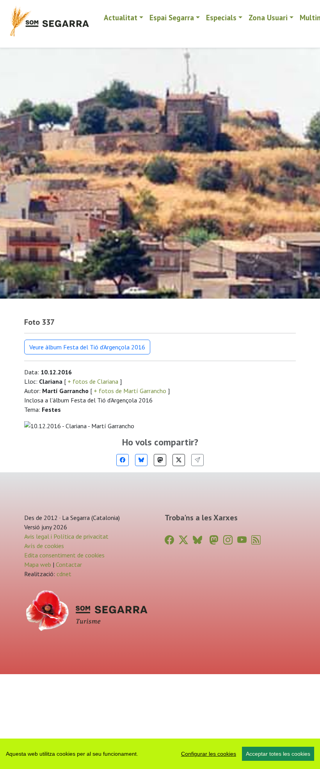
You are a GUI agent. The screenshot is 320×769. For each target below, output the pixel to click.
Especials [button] (221, 17)
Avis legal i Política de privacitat (66, 536)
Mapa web (37, 564)
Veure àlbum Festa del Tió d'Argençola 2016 (87, 347)
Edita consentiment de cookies (64, 555)
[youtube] (242, 540)
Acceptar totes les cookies (278, 754)
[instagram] (228, 540)
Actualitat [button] (120, 17)
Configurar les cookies (208, 754)
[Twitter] (178, 460)
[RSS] (256, 540)
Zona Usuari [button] (268, 17)
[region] (160, 754)
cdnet (63, 574)
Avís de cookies (44, 546)
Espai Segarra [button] (171, 17)
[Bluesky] (141, 460)
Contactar (69, 564)
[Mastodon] (160, 460)
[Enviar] (197, 460)
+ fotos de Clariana (93, 381)
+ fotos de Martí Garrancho (130, 391)
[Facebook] (122, 460)
